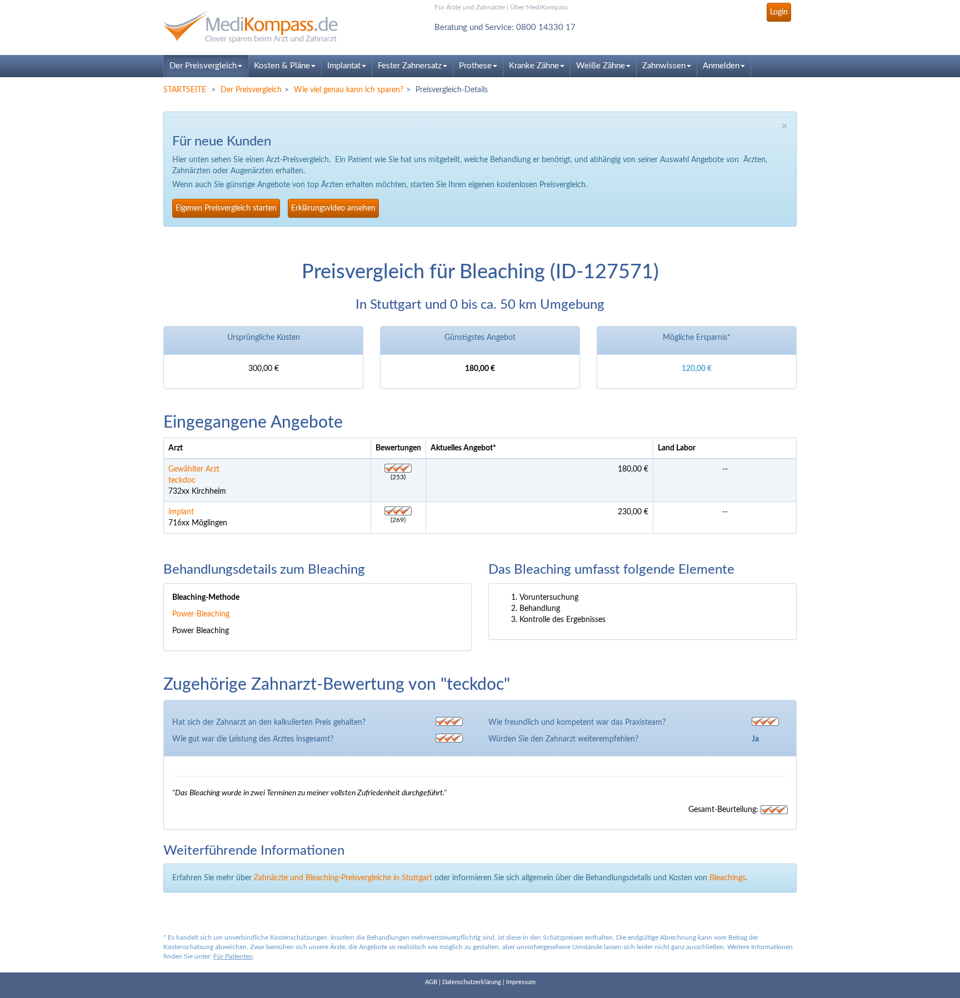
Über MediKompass (539, 7)
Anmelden (721, 66)
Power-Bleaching (200, 614)
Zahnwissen (664, 66)
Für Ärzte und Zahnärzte (469, 7)
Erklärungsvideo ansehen (333, 208)
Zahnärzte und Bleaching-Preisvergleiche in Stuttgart (343, 878)
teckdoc (182, 480)
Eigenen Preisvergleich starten (226, 208)
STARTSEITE (184, 90)
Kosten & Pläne (282, 66)
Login (779, 12)
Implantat (344, 66)
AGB (431, 982)
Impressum (521, 982)
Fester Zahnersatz (410, 66)
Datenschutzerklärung (471, 982)
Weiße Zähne (600, 66)
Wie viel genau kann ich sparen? (348, 90)
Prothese (475, 66)
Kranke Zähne (534, 66)
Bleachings (727, 878)
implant (181, 512)
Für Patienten (233, 956)
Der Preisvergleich (203, 66)
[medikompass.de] (263, 27)
